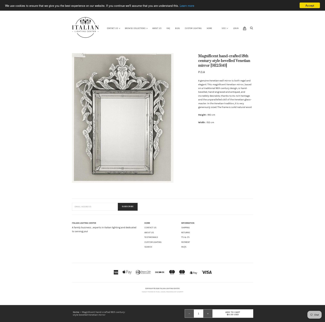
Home (209, 28)
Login (236, 28)
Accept (309, 5)
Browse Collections (135, 28)
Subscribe (128, 206)
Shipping (185, 227)
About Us (156, 28)
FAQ (168, 28)
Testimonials (151, 237)
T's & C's (185, 237)
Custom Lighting (193, 28)
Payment (185, 242)
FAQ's (183, 247)
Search (148, 247)
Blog (177, 28)
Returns (185, 232)
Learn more (187, 5)
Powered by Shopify (174, 292)
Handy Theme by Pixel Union (154, 292)
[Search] (251, 29)
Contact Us (112, 28)
